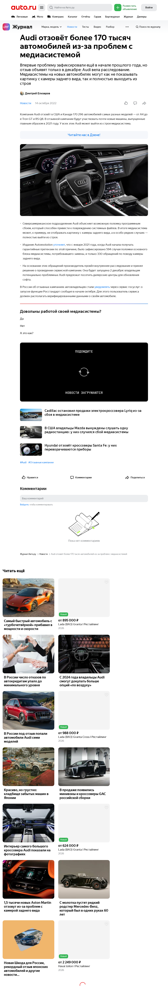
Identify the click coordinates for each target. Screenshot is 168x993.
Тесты (85, 26)
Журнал (128, 16)
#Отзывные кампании (41, 462)
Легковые (22, 16)
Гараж (97, 16)
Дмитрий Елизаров (37, 93)
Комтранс (58, 16)
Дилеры (142, 16)
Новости (72, 26)
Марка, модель (50, 26)
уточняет (59, 244)
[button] (84, 597)
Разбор (110, 26)
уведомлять (102, 287)
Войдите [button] (24, 504)
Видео (97, 26)
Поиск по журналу (149, 26)
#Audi (23, 462)
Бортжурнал (112, 16)
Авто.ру (23, 7)
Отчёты (85, 16)
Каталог (72, 16)
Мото (40, 16)
